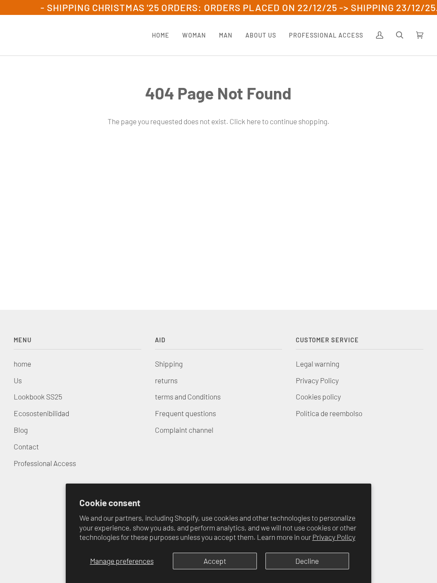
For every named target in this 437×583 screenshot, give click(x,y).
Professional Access (45, 463)
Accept (215, 561)
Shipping (169, 363)
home (22, 363)
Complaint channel (184, 430)
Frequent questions (185, 413)
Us (18, 380)
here (254, 121)
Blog (21, 430)
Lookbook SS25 (38, 396)
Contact (26, 446)
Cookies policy (318, 396)
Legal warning (317, 363)
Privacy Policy (333, 537)
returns (166, 380)
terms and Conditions (188, 396)
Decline (307, 561)
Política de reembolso (329, 413)
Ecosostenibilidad (41, 413)
